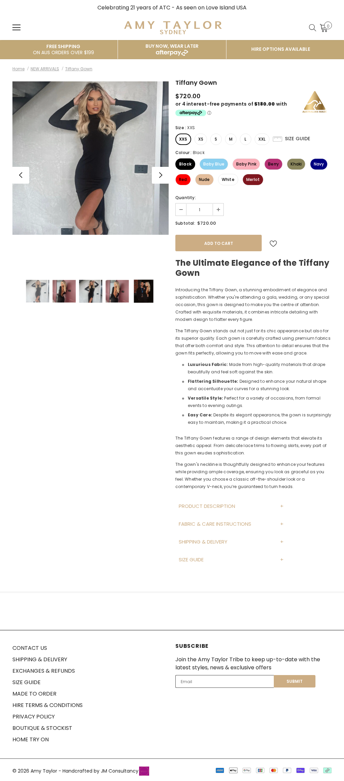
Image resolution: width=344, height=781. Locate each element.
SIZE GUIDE (191, 559)
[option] (90, 158)
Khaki (296, 164)
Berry (273, 164)
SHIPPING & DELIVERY (203, 541)
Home (18, 69)
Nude (204, 179)
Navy (319, 164)
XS (200, 139)
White (228, 179)
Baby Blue (213, 164)
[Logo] (173, 27)
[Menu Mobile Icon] (16, 28)
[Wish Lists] (273, 243)
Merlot (253, 179)
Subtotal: (185, 223)
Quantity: (185, 197)
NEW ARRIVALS (45, 69)
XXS (183, 139)
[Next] (160, 175)
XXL (262, 139)
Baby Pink (246, 164)
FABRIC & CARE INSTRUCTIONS (215, 523)
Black (185, 164)
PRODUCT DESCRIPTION (207, 506)
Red (183, 179)
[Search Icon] (312, 28)
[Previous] (20, 175)
